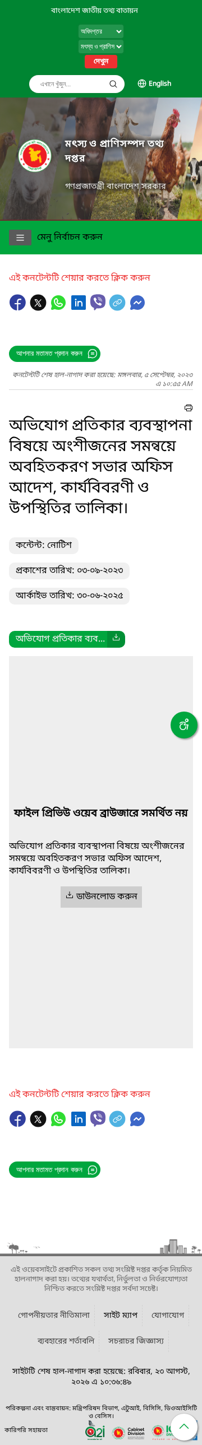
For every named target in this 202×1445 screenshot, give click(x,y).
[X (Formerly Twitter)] (39, 308)
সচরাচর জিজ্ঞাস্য (136, 1341)
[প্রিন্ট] (188, 409)
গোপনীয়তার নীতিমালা (54, 1316)
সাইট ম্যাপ (120, 1316)
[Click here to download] (116, 639)
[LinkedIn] (80, 308)
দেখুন (101, 61)
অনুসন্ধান (113, 84)
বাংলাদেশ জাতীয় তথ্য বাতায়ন (94, 11)
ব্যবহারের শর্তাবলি (66, 1341)
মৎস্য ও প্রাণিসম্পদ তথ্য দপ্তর (114, 151)
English (160, 84)
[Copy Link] (118, 308)
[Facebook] (19, 308)
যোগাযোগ (168, 1316)
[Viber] (98, 302)
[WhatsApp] (59, 308)
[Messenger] (137, 308)
